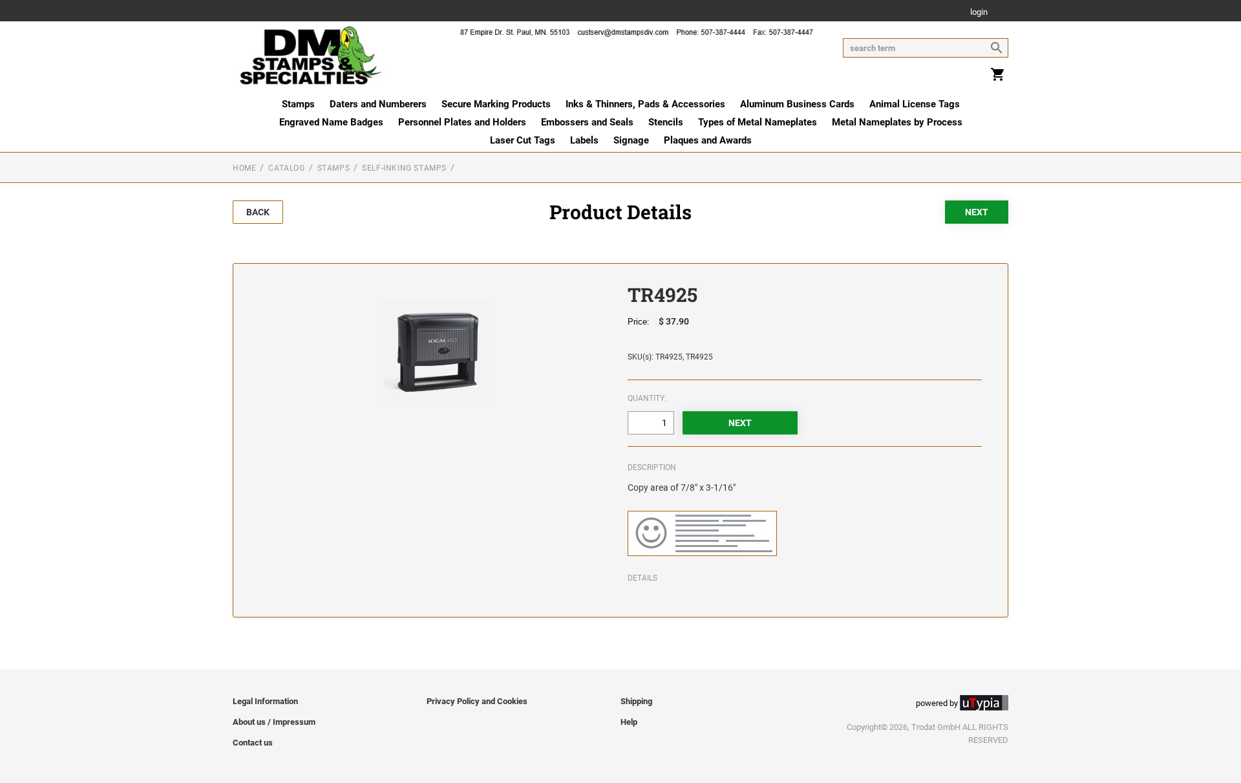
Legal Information (265, 701)
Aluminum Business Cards (797, 104)
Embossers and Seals (587, 122)
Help (628, 722)
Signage (631, 140)
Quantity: (647, 398)
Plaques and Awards (708, 140)
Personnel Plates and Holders (462, 122)
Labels (584, 140)
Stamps (298, 104)
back (258, 212)
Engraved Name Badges (331, 122)
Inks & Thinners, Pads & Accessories (645, 104)
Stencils (665, 122)
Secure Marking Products (496, 104)
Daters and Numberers (378, 104)
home (244, 168)
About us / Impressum (274, 722)
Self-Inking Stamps (404, 168)
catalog (286, 168)
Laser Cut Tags (522, 140)
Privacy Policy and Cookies (477, 701)
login (979, 12)
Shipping (636, 701)
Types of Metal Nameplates (757, 122)
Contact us (253, 742)
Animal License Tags (914, 104)
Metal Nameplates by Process (897, 122)
